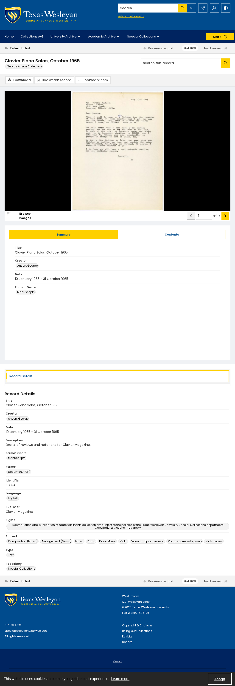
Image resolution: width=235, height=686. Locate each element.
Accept (219, 679)
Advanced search (131, 16)
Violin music (214, 541)
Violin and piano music (147, 541)
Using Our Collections (137, 631)
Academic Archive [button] (102, 36)
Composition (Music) (23, 541)
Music (79, 541)
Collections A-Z (32, 36)
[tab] (63, 234)
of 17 (216, 215)
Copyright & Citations (137, 625)
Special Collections (21, 569)
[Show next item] (225, 216)
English (13, 498)
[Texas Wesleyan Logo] (41, 15)
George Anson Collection (24, 66)
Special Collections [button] (141, 36)
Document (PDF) (19, 472)
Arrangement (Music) (56, 541)
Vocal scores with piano (185, 541)
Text (11, 555)
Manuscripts (26, 292)
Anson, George (27, 266)
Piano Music (107, 541)
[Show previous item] (191, 216)
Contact (117, 661)
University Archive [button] (63, 36)
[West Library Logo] (33, 600)
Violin (123, 541)
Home (9, 36)
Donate (127, 642)
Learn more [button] (120, 679)
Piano (91, 541)
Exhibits (127, 636)
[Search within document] (225, 63)
